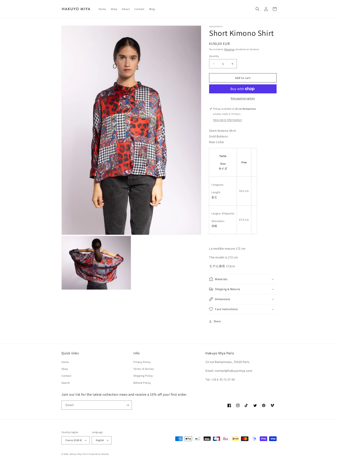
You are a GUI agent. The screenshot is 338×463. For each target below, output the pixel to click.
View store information (227, 120)
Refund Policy (142, 382)
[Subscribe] (127, 405)
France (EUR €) (74, 440)
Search (65, 382)
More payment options (243, 98)
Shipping (229, 49)
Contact (66, 375)
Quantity (214, 56)
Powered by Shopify (99, 454)
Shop (64, 369)
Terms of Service (143, 369)
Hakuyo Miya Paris (78, 454)
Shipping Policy (143, 375)
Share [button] (217, 321)
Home (65, 362)
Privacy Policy (141, 362)
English (100, 440)
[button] (257, 9)
